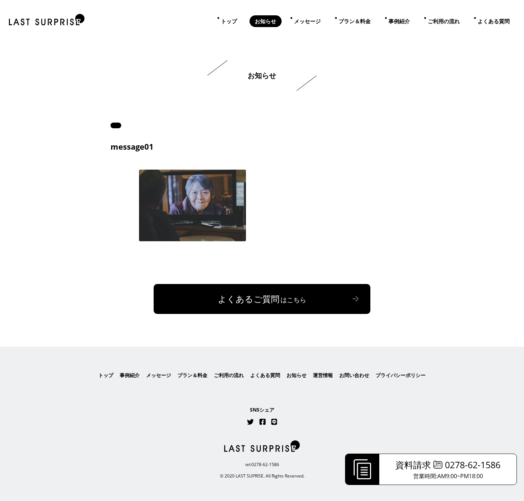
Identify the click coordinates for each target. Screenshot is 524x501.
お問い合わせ (354, 375)
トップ (229, 21)
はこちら (262, 299)
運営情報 (323, 375)
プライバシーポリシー (401, 375)
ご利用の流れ (444, 21)
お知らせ (265, 21)
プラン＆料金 (355, 21)
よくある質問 (494, 21)
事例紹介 (399, 21)
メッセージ (307, 21)
